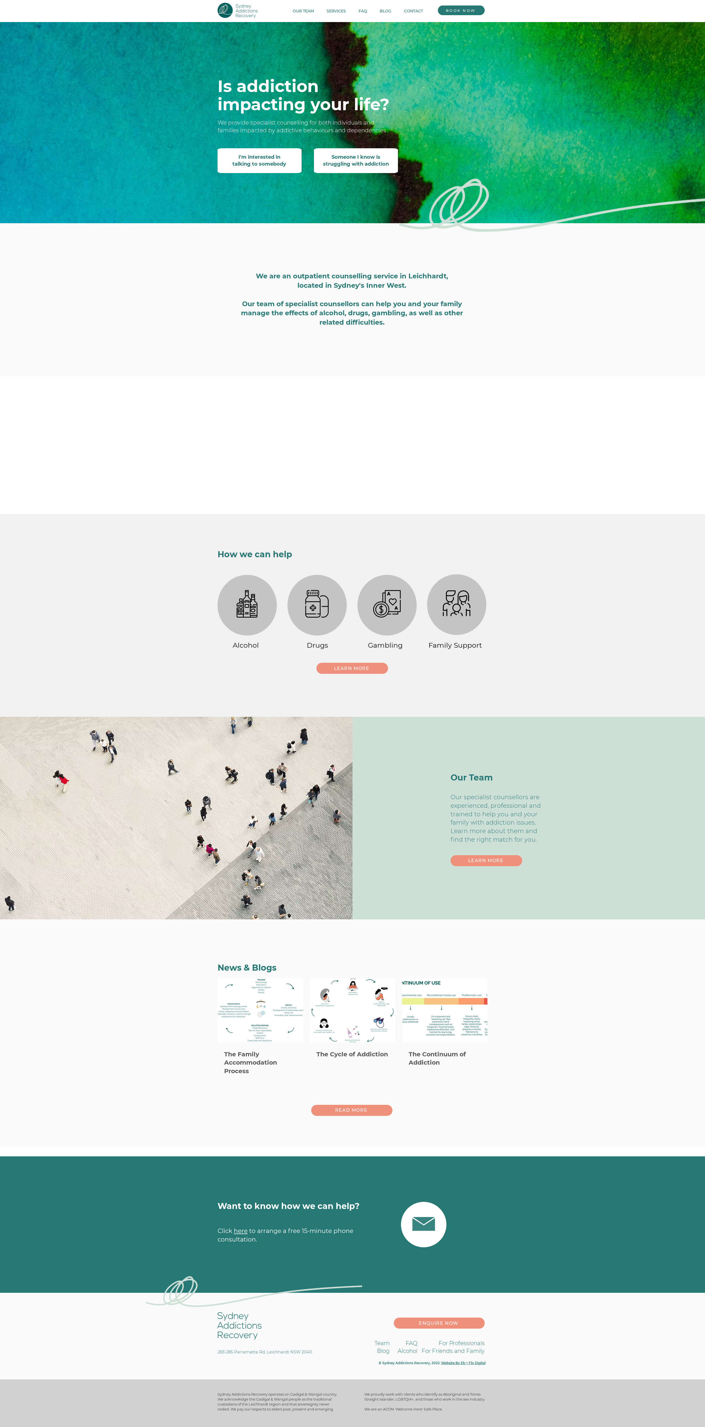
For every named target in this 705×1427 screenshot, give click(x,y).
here (241, 1231)
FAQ (411, 1343)
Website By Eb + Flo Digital (463, 1363)
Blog (383, 1351)
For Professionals (462, 1343)
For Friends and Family (453, 1351)
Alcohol (407, 1351)
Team (382, 1343)
